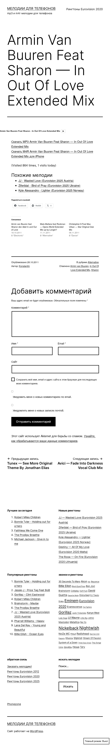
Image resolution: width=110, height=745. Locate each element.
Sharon (95, 270)
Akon (84, 581)
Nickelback (69, 628)
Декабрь (68, 647)
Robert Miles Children (27, 517)
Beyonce (95, 581)
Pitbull (73, 634)
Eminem (71, 600)
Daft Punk (84, 591)
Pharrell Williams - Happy (29, 620)
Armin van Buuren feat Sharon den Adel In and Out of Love (24, 227)
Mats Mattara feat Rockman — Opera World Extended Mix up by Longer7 (52, 227)
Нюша (76, 647)
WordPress (36, 731)
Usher (61, 647)
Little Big (83, 618)
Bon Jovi (90, 586)
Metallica (74, 622)
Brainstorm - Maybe (26, 603)
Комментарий (20, 307)
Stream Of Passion (92, 638)
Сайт (14, 361)
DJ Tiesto (94, 595)
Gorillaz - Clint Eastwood (29, 594)
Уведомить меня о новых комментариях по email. (42, 397)
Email (62, 343)
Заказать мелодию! (19, 666)
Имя (14, 343)
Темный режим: (93, 741)
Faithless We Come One (28, 530)
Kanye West (93, 612)
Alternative (93, 262)
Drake (61, 601)
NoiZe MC (64, 633)
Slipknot (78, 638)
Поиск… (64, 666)
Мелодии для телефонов (31, 8)
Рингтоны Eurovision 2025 (23, 681)
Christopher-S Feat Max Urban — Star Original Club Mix (81, 227)
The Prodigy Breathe (26, 534)
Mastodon (64, 622)
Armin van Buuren (79, 266)
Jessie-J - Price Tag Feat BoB (32, 590)
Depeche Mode (73, 595)
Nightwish (89, 627)
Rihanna (69, 638)
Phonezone (14, 704)
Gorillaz (65, 612)
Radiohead (83, 633)
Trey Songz (96, 643)
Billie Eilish (65, 586)
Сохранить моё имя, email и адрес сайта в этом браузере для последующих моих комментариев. (56, 381)
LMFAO (91, 618)
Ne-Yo (83, 622)
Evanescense (74, 606)
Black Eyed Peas (78, 586)
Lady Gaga (63, 618)
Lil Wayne (74, 617)
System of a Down (68, 642)
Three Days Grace (84, 643)
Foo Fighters (87, 607)
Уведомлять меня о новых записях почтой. (38, 410)
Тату (82, 647)
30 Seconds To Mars (69, 581)
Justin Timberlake (79, 613)
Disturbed (84, 595)
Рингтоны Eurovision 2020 (84, 9)
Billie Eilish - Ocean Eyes (29, 634)
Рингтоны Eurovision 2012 (23, 671)
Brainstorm (64, 590)
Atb (89, 582)
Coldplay (75, 591)
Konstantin (24, 266)
